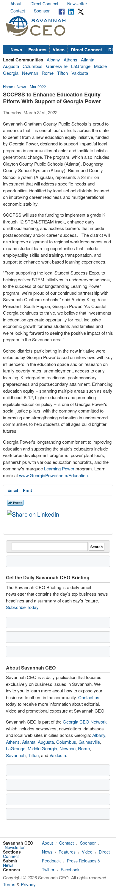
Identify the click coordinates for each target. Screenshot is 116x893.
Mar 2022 (38, 86)
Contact (17, 11)
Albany (53, 59)
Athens (70, 59)
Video (59, 49)
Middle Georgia (42, 748)
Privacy (28, 884)
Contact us (88, 697)
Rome (48, 73)
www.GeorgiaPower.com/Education (53, 475)
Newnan (30, 73)
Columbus (33, 66)
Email (12, 490)
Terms (9, 884)
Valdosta (79, 73)
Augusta (11, 66)
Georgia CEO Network (85, 721)
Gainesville (57, 66)
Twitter (48, 870)
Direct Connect (44, 4)
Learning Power (59, 468)
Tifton (62, 73)
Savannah (16, 755)
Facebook (70, 870)
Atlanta (87, 59)
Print (27, 490)
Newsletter (77, 4)
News (16, 49)
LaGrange (80, 66)
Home (8, 86)
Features (37, 49)
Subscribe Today (22, 607)
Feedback (51, 861)
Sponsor (42, 11)
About (15, 4)
